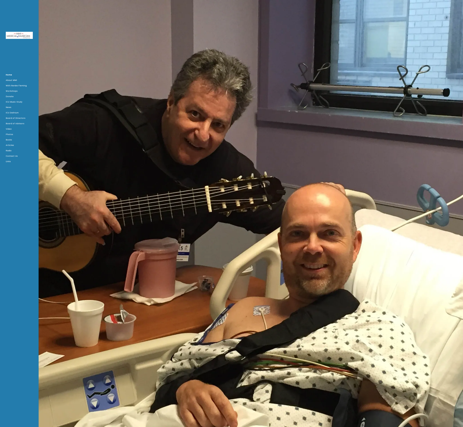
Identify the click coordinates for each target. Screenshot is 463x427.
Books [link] (9, 139)
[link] (19, 35)
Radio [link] (9, 150)
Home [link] (9, 74)
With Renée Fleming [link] (16, 85)
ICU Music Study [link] (14, 101)
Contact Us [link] (12, 156)
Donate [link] (10, 96)
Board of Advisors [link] (15, 123)
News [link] (8, 107)
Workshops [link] (12, 91)
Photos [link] (9, 134)
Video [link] (9, 129)
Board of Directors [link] (15, 118)
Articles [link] (10, 145)
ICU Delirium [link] (12, 112)
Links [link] (8, 161)
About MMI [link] (11, 80)
